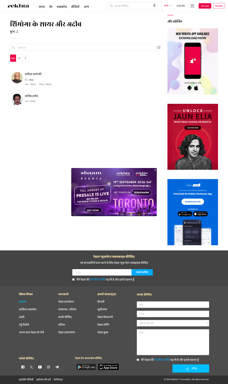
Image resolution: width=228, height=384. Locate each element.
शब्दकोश (62, 7)
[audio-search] (154, 5)
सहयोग (22, 301)
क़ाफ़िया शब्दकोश (28, 309)
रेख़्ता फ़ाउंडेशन (66, 301)
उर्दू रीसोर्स (24, 324)
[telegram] (57, 367)
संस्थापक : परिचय (67, 309)
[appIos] (108, 367)
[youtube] (40, 367)
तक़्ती (21, 317)
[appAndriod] (86, 367)
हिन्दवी (100, 301)
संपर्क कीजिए (65, 317)
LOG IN (181, 5)
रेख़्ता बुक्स (102, 332)
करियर (61, 324)
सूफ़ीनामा (102, 309)
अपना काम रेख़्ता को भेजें (31, 332)
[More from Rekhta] (192, 5)
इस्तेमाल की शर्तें (43, 379)
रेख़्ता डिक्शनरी (105, 317)
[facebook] (23, 367)
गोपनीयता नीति (97, 279)
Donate (218, 5)
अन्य (86, 7)
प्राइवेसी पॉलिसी (26, 379)
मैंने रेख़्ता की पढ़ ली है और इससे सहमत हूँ (105, 279)
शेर (50, 7)
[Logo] (18, 6)
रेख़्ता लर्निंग (103, 324)
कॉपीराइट (58, 379)
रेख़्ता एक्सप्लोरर (66, 332)
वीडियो (75, 7)
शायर (42, 7)
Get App (205, 5)
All (13, 58)
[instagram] (48, 367)
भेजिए (194, 368)
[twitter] (31, 367)
